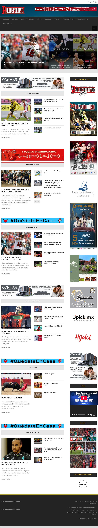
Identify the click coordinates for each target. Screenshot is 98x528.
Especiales (7, 23)
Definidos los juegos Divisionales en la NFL (11, 258)
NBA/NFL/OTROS (68, 19)
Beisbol (48, 19)
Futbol (6, 19)
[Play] (72, 415)
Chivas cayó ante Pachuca (52, 128)
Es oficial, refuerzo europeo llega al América (84, 48)
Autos (39, 19)
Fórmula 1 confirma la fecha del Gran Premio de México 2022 (53, 449)
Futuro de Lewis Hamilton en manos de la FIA (14, 464)
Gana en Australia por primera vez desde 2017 (61, 48)
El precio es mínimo (50, 392)
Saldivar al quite (49, 374)
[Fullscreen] (94, 415)
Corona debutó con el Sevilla (53, 326)
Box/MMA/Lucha (27, 19)
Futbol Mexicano (33, 93)
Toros (56, 19)
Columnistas (83, 19)
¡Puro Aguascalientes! (11, 398)
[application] (83, 404)
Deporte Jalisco (32, 165)
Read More (5, 137)
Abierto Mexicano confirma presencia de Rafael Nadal (61, 66)
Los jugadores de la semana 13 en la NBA (84, 66)
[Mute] (91, 415)
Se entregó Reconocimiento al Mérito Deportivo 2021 (15, 191)
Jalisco (15, 19)
